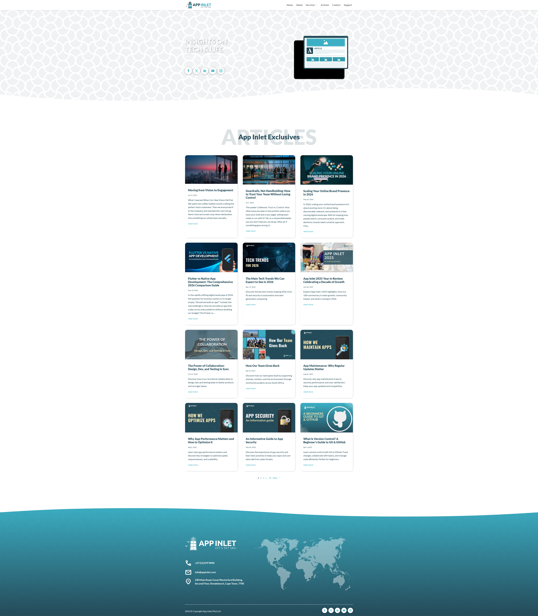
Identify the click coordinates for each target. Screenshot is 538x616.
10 (270, 477)
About (299, 5)
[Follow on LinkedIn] (204, 70)
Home (290, 5)
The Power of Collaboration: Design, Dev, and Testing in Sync (208, 367)
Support (348, 5)
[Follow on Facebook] (188, 70)
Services (310, 5)
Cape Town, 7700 (234, 583)
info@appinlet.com (205, 572)
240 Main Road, (203, 579)
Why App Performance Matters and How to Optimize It (211, 440)
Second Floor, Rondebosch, (210, 583)
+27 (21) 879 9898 (204, 562)
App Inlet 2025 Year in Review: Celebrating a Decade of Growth (324, 280)
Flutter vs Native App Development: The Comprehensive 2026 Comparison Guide (210, 282)
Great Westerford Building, (227, 579)
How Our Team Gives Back (263, 365)
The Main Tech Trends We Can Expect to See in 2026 (265, 280)
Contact (336, 5)
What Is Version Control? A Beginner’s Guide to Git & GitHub (324, 440)
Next (275, 477)
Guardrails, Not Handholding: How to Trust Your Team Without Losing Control (268, 194)
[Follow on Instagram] (220, 70)
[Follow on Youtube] (212, 70)
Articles (325, 5)
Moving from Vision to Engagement (210, 190)
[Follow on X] (196, 70)
